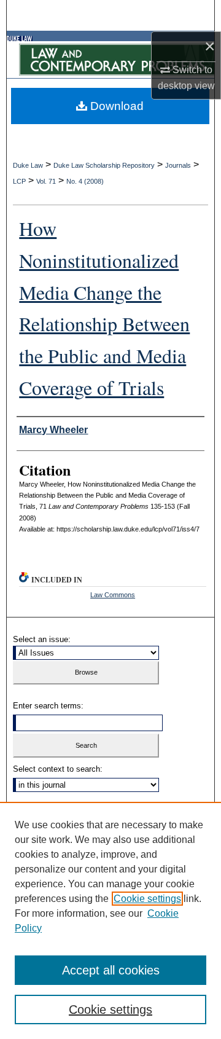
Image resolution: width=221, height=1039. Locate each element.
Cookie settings (147, 898)
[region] (110, 920)
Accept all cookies (111, 970)
